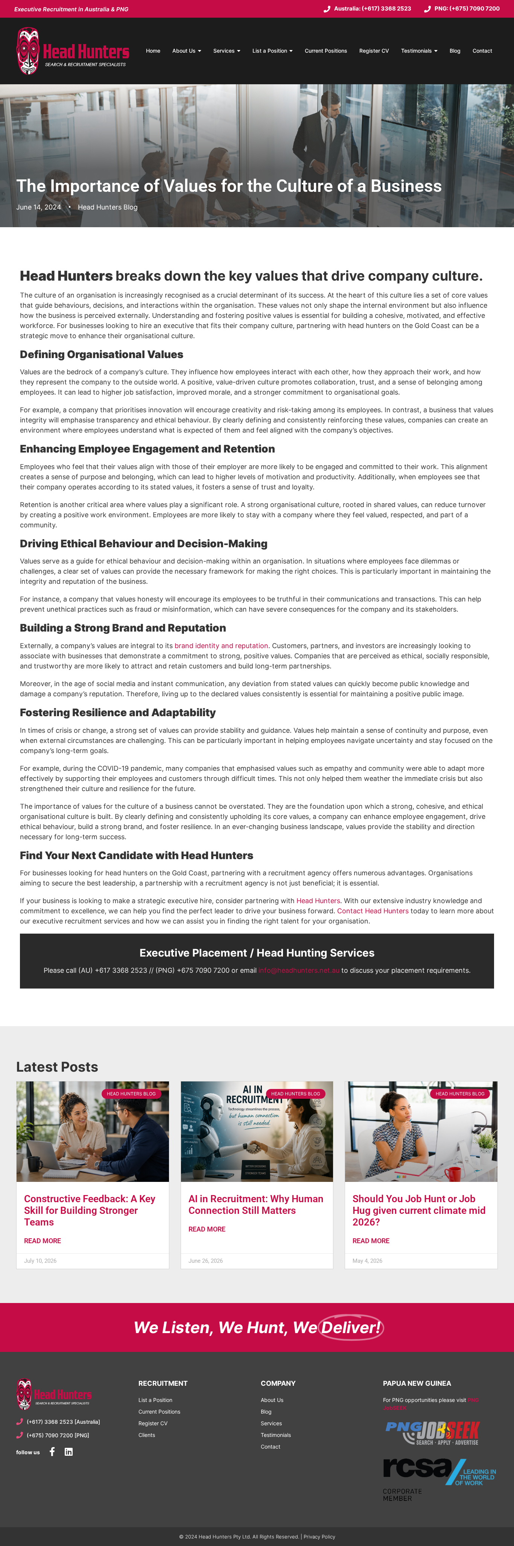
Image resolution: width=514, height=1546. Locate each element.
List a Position (269, 50)
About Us (184, 50)
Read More (42, 1241)
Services (224, 50)
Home (153, 50)
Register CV (374, 50)
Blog (455, 50)
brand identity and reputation (221, 646)
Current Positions (326, 50)
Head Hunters (318, 901)
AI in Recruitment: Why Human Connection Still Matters (256, 1204)
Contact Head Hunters (373, 911)
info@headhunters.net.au (299, 970)
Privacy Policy (319, 1537)
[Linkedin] (68, 1451)
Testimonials (416, 50)
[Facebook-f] (51, 1451)
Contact (482, 50)
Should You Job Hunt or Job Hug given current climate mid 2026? (419, 1210)
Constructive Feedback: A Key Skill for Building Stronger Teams (89, 1210)
